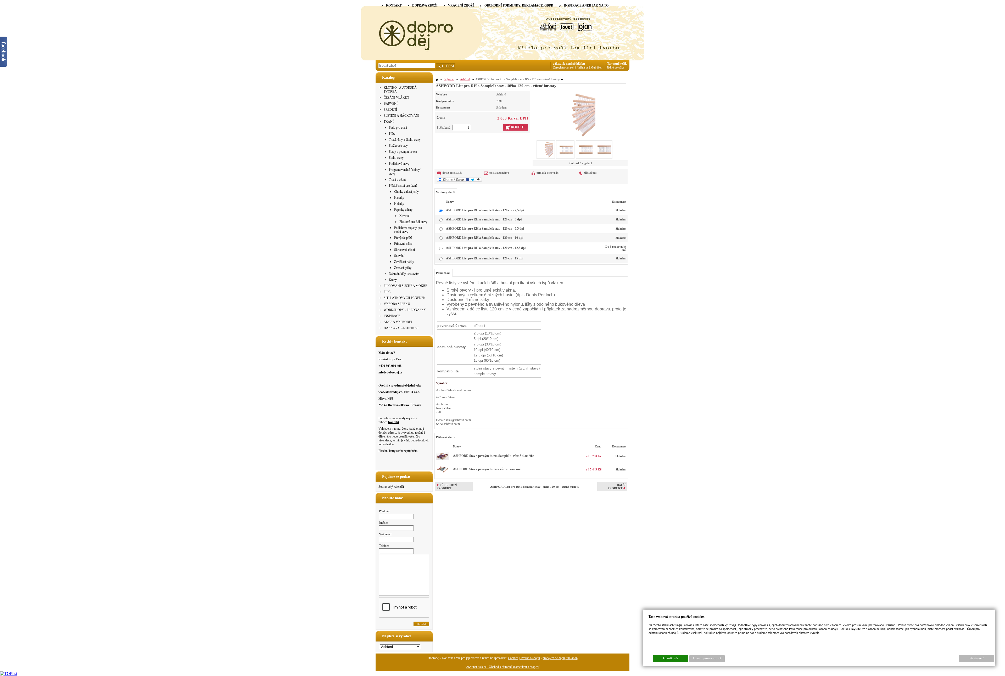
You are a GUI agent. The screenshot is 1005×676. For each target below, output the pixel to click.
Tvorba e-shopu (530, 658)
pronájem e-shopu (554, 658)
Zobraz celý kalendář (391, 486)
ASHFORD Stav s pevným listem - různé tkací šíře (487, 469)
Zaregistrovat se (563, 67)
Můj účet (595, 67)
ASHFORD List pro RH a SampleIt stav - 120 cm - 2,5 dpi (485, 210)
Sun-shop (572, 658)
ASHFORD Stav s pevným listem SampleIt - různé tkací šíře (493, 456)
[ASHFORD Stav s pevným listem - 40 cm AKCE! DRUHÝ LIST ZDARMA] (443, 475)
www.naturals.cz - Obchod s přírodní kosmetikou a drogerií (502, 667)
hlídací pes (590, 172)
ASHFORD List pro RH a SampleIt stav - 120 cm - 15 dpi (484, 258)
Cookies (513, 658)
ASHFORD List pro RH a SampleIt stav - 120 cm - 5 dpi (484, 219)
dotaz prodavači (452, 172)
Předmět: (384, 511)
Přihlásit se (581, 67)
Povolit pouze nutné (707, 658)
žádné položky (615, 67)
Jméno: (383, 523)
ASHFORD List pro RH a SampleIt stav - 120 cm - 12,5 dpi (486, 248)
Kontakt (393, 422)
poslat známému (499, 172)
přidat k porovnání (548, 172)
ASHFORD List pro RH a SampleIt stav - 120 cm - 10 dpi (484, 238)
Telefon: (384, 546)
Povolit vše (670, 658)
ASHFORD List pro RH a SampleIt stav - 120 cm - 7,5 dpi (485, 228)
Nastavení (977, 658)
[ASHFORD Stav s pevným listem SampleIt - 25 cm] (442, 459)
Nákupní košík (617, 63)
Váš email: (385, 534)
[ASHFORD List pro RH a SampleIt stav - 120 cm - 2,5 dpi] (574, 114)
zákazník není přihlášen (569, 63)
